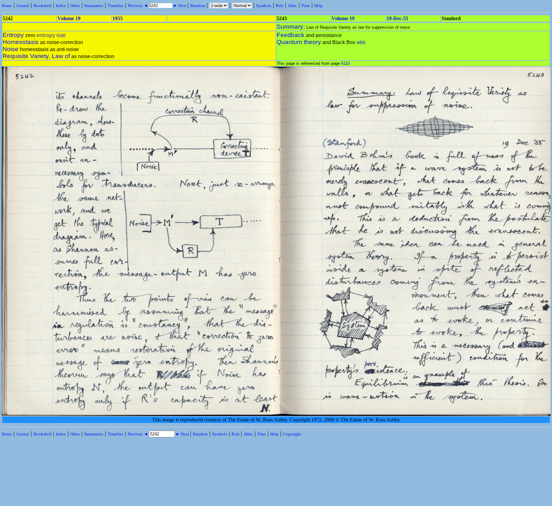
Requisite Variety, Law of (36, 56)
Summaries (93, 5)
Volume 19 (68, 18)
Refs (279, 5)
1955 (117, 18)
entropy (45, 35)
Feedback (290, 35)
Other (75, 5)
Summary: (291, 26)
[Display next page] (524, 414)
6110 (345, 63)
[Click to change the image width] (276, 286)
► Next (180, 5)
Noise (11, 49)
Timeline (115, 5)
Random (197, 5)
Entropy (13, 35)
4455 (360, 42)
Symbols (263, 5)
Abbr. (292, 5)
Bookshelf (42, 5)
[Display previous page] (29, 414)
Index (61, 5)
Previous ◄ (138, 5)
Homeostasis (21, 42)
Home (7, 5)
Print (306, 5)
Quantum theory (299, 42)
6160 (61, 35)
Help (318, 5)
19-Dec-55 (397, 18)
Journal (22, 5)
